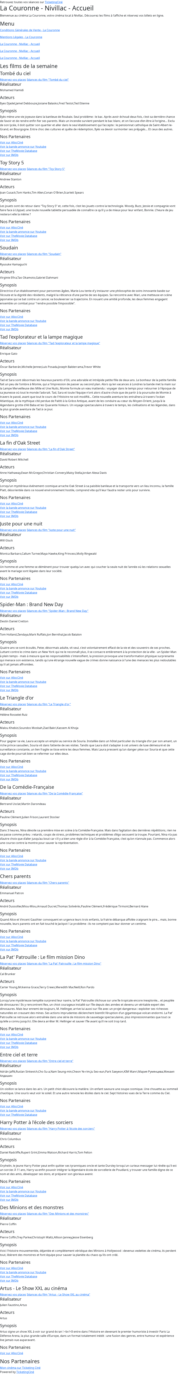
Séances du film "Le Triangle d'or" (49, 704)
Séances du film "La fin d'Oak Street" (51, 449)
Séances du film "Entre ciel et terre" (50, 1061)
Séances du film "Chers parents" (48, 883)
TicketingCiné (54, 2)
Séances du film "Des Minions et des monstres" (58, 1214)
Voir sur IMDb (9, 155)
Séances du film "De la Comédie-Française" (55, 793)
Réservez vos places (13, 80)
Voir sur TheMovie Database (18, 151)
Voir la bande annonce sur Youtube (23, 147)
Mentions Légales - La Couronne (21, 37)
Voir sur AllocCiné (11, 142)
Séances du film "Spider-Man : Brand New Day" (57, 611)
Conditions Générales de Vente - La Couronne (30, 30)
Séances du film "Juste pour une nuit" (51, 530)
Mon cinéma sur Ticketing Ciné (20, 1368)
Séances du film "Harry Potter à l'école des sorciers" (61, 1129)
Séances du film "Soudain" (44, 254)
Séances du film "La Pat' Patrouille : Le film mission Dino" (64, 963)
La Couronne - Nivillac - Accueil (20, 44)
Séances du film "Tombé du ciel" (48, 80)
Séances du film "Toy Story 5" (46, 169)
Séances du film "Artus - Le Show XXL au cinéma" (58, 1294)
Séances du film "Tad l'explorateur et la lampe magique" (63, 343)
